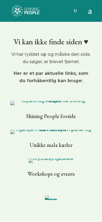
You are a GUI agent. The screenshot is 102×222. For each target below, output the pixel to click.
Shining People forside (51, 116)
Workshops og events (51, 173)
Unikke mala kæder (51, 145)
